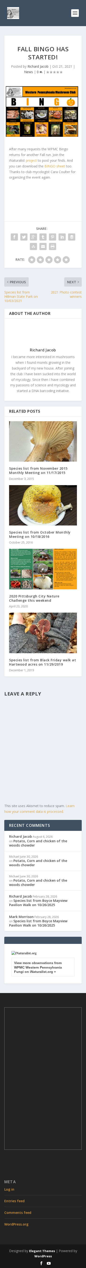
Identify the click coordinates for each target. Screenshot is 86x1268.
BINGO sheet (54, 166)
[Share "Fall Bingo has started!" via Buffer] (71, 237)
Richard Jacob (37, 66)
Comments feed (17, 1212)
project (31, 160)
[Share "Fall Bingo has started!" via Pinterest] (52, 237)
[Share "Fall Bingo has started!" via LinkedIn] (62, 237)
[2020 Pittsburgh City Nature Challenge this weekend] (43, 569)
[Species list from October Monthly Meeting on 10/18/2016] (43, 505)
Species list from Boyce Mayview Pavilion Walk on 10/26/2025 (38, 902)
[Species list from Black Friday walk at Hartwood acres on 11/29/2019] (43, 633)
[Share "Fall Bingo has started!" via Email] (43, 246)
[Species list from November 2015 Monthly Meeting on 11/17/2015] (43, 441)
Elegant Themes (42, 1251)
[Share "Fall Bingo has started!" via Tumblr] (43, 237)
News (28, 72)
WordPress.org (16, 1224)
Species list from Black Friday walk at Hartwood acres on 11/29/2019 (42, 662)
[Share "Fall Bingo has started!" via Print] (52, 246)
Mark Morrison (21, 916)
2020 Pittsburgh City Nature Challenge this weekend (34, 598)
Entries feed (14, 1201)
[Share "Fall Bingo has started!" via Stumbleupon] (33, 246)
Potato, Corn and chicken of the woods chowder (38, 843)
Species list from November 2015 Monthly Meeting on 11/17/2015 (38, 470)
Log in (9, 1189)
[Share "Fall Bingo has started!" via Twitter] (24, 237)
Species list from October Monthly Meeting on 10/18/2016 (40, 534)
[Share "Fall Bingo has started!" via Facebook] (14, 237)
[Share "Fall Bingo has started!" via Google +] (33, 237)
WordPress (43, 1256)
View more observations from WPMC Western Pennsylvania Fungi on (38, 967)
